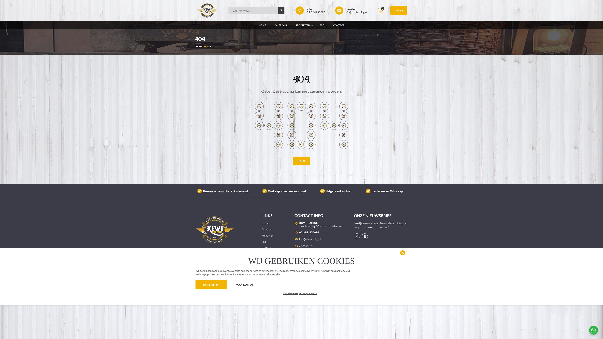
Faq (322, 25)
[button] (402, 252)
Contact (338, 25)
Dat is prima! (211, 284)
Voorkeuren (244, 284)
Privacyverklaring (308, 293)
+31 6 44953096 (315, 10)
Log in (399, 10)
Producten (303, 25)
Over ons (281, 25)
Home (262, 25)
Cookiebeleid (290, 293)
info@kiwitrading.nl (356, 10)
